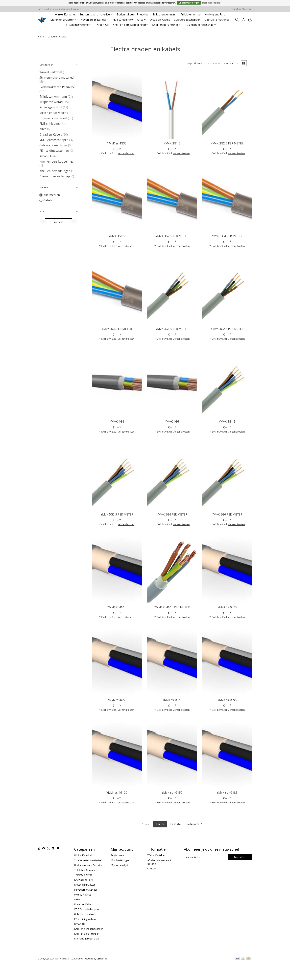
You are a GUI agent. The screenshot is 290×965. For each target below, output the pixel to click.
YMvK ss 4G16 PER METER (172, 607)
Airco (42, 129)
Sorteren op (214, 63)
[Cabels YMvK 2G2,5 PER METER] (227, 105)
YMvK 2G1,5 (172, 143)
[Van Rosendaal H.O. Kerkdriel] (42, 19)
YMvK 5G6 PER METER (227, 514)
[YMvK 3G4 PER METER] (227, 197)
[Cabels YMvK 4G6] (172, 383)
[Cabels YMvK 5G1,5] (227, 383)
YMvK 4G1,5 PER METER (172, 329)
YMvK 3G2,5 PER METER (172, 236)
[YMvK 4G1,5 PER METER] (172, 290)
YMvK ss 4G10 (116, 607)
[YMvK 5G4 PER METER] (172, 476)
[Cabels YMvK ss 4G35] (117, 105)
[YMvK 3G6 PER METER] (117, 290)
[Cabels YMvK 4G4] (117, 383)
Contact (151, 868)
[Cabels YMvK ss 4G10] (117, 569)
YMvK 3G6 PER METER (117, 329)
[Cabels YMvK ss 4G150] (172, 754)
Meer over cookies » (212, 3)
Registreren (117, 855)
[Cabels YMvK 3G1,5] (117, 197)
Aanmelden (240, 857)
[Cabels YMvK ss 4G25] (227, 569)
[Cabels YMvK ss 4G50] (117, 661)
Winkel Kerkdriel (65, 14)
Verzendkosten (126, 153)
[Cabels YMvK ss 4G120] (117, 754)
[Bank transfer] (237, 958)
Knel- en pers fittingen (54, 171)
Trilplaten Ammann (164, 14)
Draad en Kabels (160, 20)
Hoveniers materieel (53, 118)
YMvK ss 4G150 (172, 792)
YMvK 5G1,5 (227, 421)
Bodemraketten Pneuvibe (133, 14)
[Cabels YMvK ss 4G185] (227, 754)
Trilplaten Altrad (190, 14)
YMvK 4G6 (172, 421)
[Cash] (248, 958)
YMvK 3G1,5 (117, 236)
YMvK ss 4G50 (116, 700)
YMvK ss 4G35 (116, 143)
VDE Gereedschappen (187, 20)
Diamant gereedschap (54, 176)
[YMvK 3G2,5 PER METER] (172, 197)
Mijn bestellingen (120, 860)
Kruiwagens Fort (215, 14)
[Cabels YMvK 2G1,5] (172, 105)
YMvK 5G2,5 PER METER (117, 514)
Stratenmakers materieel (56, 77)
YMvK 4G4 (117, 421)
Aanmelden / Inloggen (241, 9)
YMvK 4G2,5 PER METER (227, 329)
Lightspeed (101, 958)
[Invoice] (243, 958)
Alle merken (51, 195)
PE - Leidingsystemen (54, 150)
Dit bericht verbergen (189, 3)
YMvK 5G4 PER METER (172, 514)
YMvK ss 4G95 (227, 700)
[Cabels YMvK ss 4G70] (172, 661)
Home (41, 36)
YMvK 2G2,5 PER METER (227, 143)
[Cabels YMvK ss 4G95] (227, 661)
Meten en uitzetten (52, 113)
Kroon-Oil (103, 25)
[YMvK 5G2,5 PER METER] (117, 476)
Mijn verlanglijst (119, 865)
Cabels (48, 200)
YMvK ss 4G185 (227, 792)
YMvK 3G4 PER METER (227, 236)
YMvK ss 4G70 (172, 700)
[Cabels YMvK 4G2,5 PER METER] (227, 290)
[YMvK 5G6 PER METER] (227, 476)
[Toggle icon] (237, 20)
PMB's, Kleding (49, 123)
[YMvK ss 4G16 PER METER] (172, 569)
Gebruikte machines (217, 20)
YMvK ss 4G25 (227, 607)
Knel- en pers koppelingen (57, 161)
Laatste (175, 824)
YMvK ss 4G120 (116, 792)
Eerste (160, 824)
